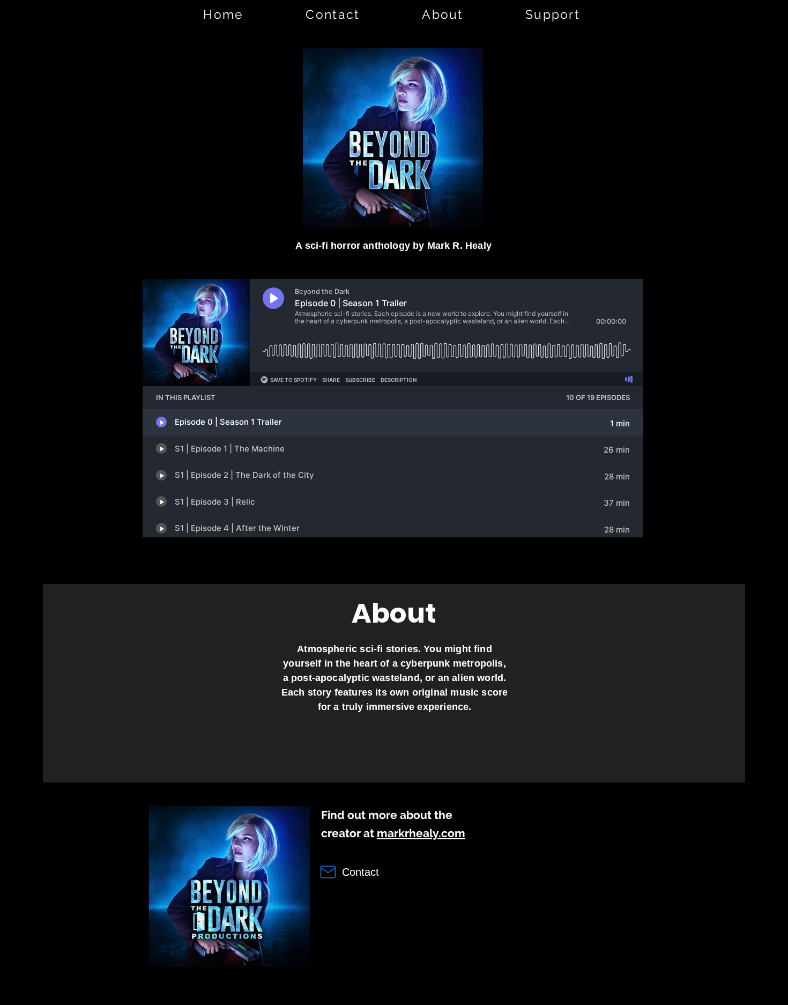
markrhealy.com (421, 833)
